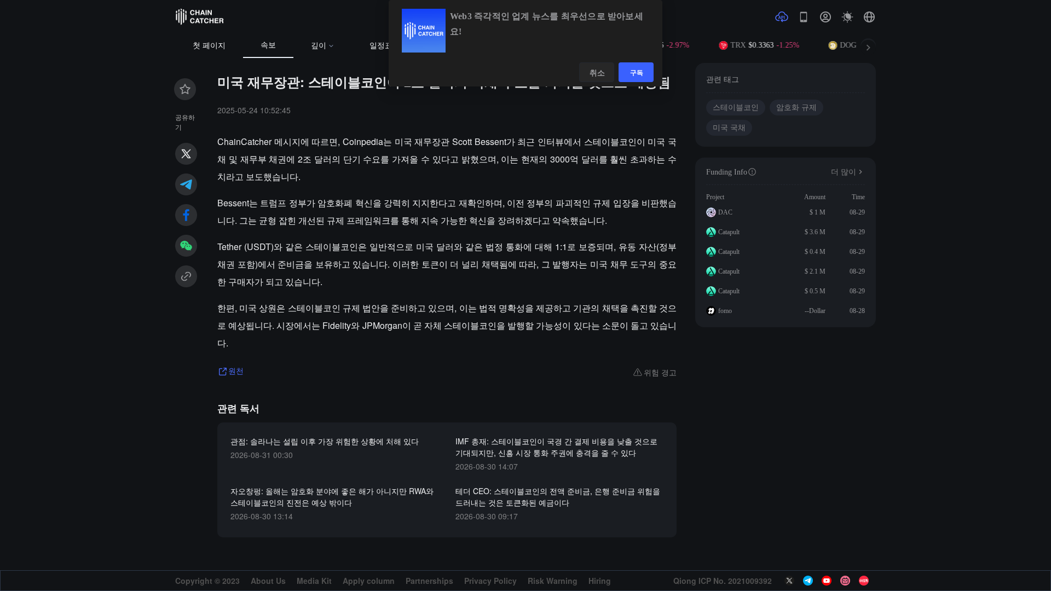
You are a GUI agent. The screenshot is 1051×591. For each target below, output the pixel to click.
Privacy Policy (490, 580)
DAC (725, 212)
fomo (725, 311)
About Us (268, 580)
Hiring (599, 580)
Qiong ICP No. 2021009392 (722, 580)
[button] (869, 17)
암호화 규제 (796, 107)
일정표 (380, 46)
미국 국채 (729, 128)
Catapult (729, 232)
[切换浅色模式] (847, 17)
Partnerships (429, 580)
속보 (268, 45)
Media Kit (314, 580)
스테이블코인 (736, 107)
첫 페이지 (209, 46)
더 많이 (843, 172)
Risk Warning (553, 580)
